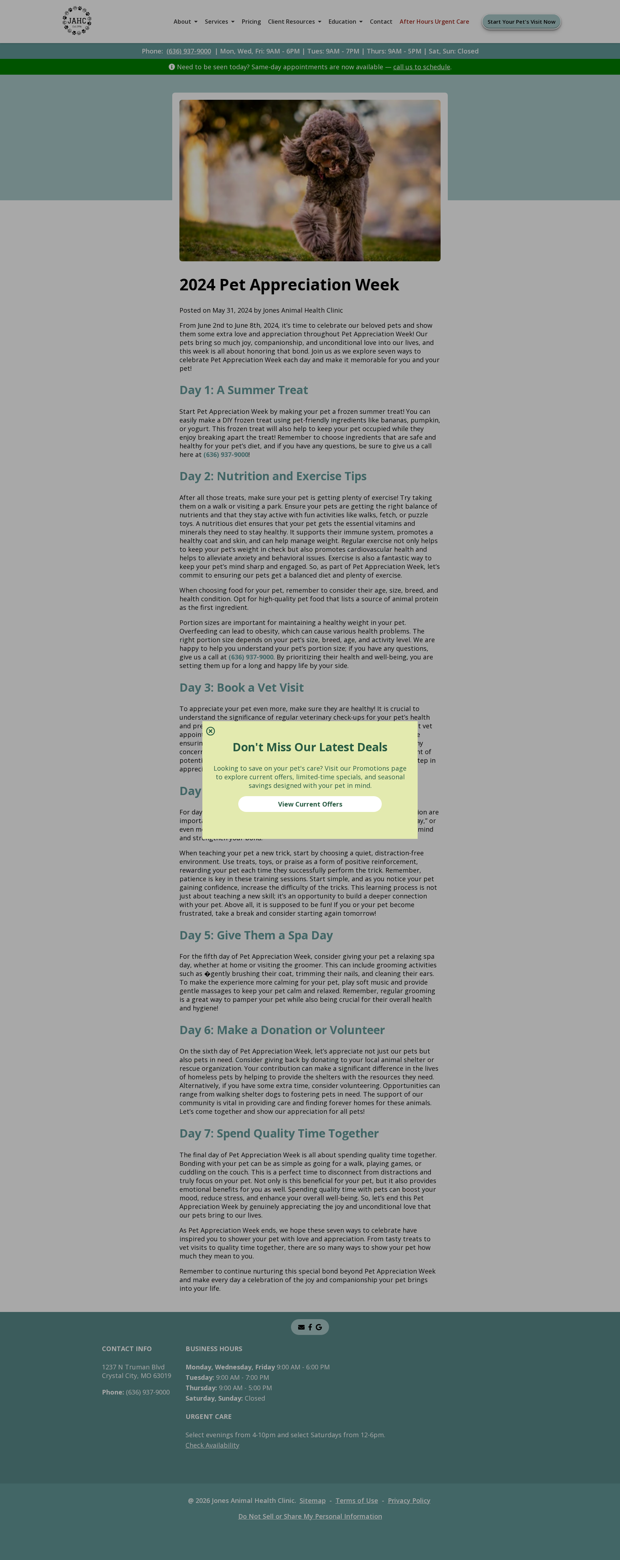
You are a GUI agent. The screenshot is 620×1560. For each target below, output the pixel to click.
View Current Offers (310, 804)
